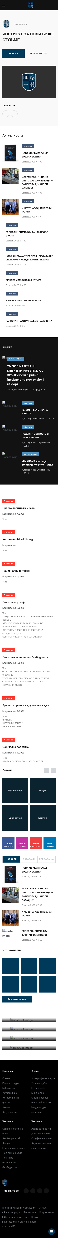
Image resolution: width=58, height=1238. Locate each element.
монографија (16, 359)
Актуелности (38, 53)
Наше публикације (41, 1102)
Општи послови (39, 1097)
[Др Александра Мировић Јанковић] (10, 984)
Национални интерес (16, 571)
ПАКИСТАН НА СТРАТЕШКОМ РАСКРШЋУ (29, 321)
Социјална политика (15, 747)
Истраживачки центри (16, 1217)
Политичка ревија (13, 602)
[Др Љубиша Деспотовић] (47, 966)
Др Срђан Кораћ (21, 389)
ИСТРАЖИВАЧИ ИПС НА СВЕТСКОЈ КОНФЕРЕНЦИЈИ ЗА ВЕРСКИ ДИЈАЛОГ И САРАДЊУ (37, 182)
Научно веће (38, 1088)
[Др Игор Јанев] (29, 984)
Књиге (6, 1107)
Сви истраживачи (17, 999)
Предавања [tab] (46, 859)
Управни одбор (39, 1083)
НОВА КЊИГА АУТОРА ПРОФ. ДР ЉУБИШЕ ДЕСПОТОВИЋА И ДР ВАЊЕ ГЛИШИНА (29, 257)
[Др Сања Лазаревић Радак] (47, 984)
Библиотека (8, 1088)
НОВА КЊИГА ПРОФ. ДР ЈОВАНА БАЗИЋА (35, 155)
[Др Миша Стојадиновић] (10, 966)
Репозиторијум (10, 1083)
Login (33, 1221)
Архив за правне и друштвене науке (25, 705)
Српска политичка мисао (18, 508)
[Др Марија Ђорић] (29, 966)
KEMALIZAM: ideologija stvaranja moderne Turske (37, 463)
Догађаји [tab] (29, 859)
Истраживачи (9, 1092)
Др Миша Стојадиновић (39, 442)
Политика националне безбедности (25, 657)
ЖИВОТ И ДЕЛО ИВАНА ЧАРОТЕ (23, 300)
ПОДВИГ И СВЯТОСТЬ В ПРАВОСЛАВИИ (35, 435)
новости (28, 146)
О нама (13, 53)
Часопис (8, 501)
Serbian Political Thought (18, 539)
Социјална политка (42, 1138)
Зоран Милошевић (36, 418)
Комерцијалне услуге (43, 1078)
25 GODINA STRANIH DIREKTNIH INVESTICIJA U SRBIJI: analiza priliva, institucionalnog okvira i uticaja (25, 375)
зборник (28, 427)
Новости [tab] (11, 859)
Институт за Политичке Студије (19, 1207)
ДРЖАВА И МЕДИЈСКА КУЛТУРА (23, 280)
